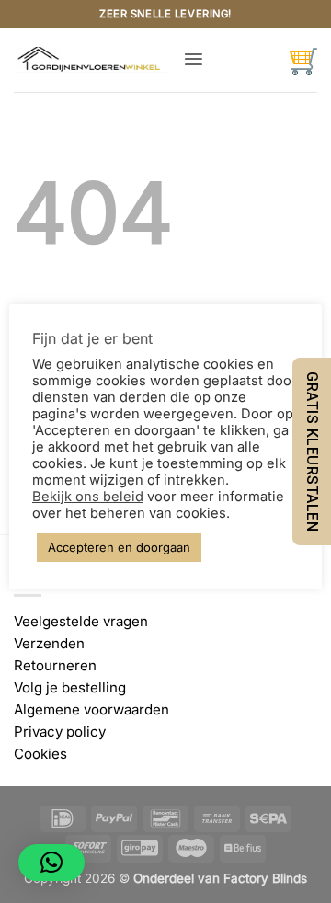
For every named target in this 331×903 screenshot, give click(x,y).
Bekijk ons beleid (87, 496)
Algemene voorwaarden (91, 709)
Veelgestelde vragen (81, 621)
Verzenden (49, 643)
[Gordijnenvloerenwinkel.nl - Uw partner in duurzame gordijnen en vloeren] (91, 60)
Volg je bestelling (70, 687)
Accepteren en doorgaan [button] (119, 547)
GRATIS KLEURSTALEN (312, 451)
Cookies (40, 753)
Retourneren (55, 665)
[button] (193, 59)
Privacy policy (60, 731)
